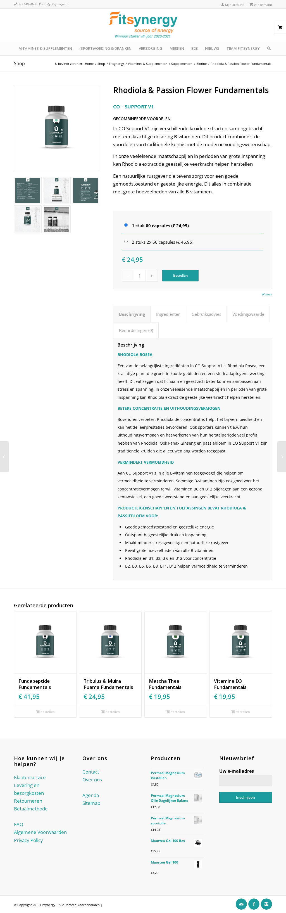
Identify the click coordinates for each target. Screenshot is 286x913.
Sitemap (91, 803)
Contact (90, 772)
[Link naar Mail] (241, 904)
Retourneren (28, 801)
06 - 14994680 (27, 4)
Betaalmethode (31, 808)
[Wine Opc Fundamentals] (281, 456)
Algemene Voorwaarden (40, 832)
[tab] (132, 314)
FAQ (18, 824)
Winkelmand (262, 5)
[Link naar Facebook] (253, 904)
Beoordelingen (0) (136, 330)
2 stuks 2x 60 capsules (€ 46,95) (162, 242)
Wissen (267, 294)
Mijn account (234, 5)
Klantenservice (30, 777)
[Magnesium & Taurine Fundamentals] (4, 456)
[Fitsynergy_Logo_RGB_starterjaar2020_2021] (143, 25)
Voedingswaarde (248, 314)
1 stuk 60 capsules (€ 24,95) (160, 225)
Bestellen (180, 275)
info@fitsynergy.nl (54, 4)
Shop (19, 63)
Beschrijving (132, 314)
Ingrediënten (168, 314)
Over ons (92, 779)
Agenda (90, 795)
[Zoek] (267, 48)
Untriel (108, 905)
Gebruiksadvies (206, 314)
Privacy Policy (28, 840)
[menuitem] (232, 4)
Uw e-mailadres (236, 771)
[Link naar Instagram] (266, 904)
